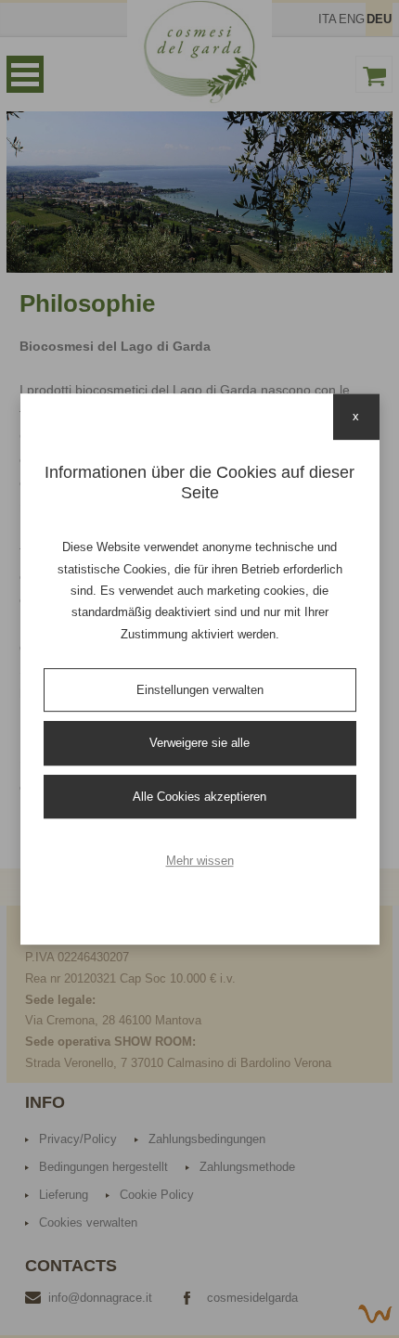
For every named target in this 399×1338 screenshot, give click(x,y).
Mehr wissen (200, 861)
